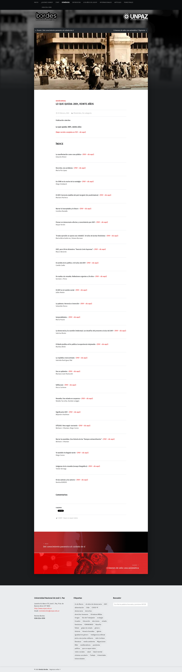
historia (77, 631)
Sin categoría (86, 113)
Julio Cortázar (100, 638)
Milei (76, 645)
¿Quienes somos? (47, 2)
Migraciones (101, 642)
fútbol (77, 628)
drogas (77, 618)
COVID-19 (95, 607)
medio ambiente (89, 642)
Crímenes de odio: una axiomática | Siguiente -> (130, 30)
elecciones (96, 621)
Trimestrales (128, 2)
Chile (87, 607)
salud (89, 652)
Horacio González (88, 631)
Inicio (36, 2)
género (97, 628)
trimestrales (101, 655)
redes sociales (80, 652)
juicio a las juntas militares (84, 638)
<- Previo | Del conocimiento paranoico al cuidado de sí (54, 30)
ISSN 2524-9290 (42, 7)
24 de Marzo (79, 604)
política (77, 648)
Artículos (117, 2)
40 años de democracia (94, 604)
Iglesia (99, 631)
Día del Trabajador (88, 618)
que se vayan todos (71, 518)
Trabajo (92, 655)
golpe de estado (86, 628)
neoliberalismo (85, 645)
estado (104, 621)
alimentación (79, 607)
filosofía (98, 624)
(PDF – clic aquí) (88, 154)
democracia (79, 611)
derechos (88, 611)
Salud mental (97, 652)
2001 (60, 518)
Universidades (80, 659)
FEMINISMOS (88, 624)
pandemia (96, 645)
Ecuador (77, 621)
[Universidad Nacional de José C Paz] (147, 669)
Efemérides (66, 2)
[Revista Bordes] (46, 14)
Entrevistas (76, 2)
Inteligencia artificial (98, 635)
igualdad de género (81, 635)
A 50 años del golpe (90, 2)
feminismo (78, 624)
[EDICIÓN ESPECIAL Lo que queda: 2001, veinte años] (91, 34)
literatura (78, 642)
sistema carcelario (81, 655)
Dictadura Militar (96, 614)
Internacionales (106, 2)
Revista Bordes (43, 669)
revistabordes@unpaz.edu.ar (49, 611)
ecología (100, 618)
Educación (86, 621)
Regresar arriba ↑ (55, 669)
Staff (57, 2)
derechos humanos (81, 614)
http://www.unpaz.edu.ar (43, 608)
